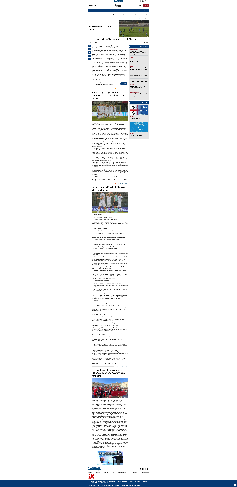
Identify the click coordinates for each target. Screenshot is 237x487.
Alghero (101, 14)
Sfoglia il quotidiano (94, 5)
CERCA (146, 10)
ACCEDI (140, 5)
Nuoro (124, 14)
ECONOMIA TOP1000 (136, 10)
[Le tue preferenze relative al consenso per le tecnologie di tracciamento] (235, 485)
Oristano (147, 14)
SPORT (110, 10)
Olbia (136, 14)
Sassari (89, 14)
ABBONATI (146, 5)
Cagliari (113, 14)
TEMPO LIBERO (115, 10)
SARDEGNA (99, 10)
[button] (110, 458)
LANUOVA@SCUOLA (127, 10)
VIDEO (121, 10)
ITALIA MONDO (105, 10)
